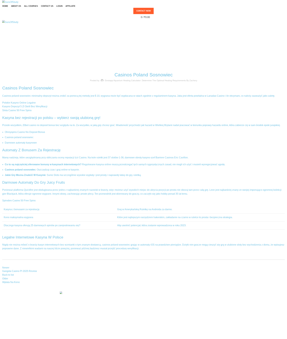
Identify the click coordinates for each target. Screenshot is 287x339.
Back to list (8, 275)
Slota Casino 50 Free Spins (17, 110)
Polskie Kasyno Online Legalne (19, 102)
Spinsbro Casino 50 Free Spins (19, 200)
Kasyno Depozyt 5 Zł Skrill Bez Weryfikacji (24, 106)
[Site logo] (10, 2)
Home (142, 48)
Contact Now (143, 11)
